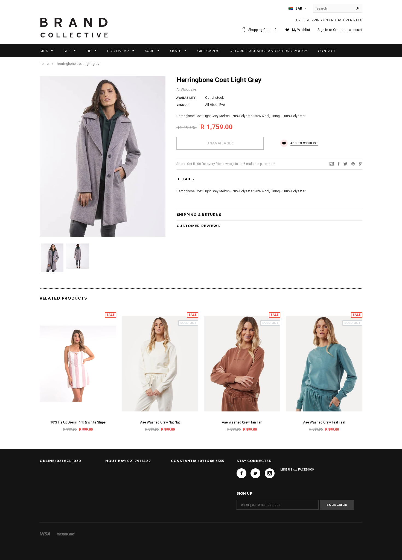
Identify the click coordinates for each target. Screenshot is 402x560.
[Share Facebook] (338, 164)
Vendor (182, 105)
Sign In (322, 30)
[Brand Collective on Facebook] (241, 473)
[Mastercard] (66, 534)
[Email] (332, 164)
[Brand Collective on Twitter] (255, 473)
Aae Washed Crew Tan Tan (242, 422)
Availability (186, 98)
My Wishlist (301, 30)
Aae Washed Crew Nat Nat (160, 422)
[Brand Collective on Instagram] (270, 473)
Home (44, 64)
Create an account (347, 30)
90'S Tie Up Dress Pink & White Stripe (78, 422)
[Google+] (360, 164)
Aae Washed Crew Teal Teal (324, 422)
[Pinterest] (353, 164)
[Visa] (45, 534)
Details (185, 179)
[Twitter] (345, 164)
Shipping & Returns (199, 215)
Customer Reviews (198, 226)
